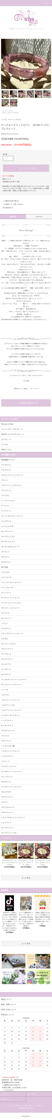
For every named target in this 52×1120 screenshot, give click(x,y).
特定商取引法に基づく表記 (11, 181)
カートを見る (8, 176)
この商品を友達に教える (11, 201)
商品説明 (13, 216)
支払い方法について (17, 1105)
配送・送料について (30, 1105)
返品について (6, 179)
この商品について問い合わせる (13, 204)
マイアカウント (6, 1094)
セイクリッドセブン (13, 112)
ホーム (4, 111)
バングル (10, 111)
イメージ (39, 216)
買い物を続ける (8, 208)
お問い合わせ (5, 1099)
